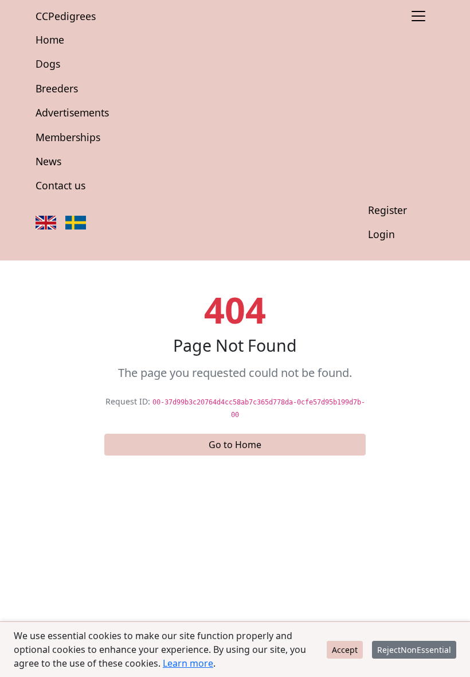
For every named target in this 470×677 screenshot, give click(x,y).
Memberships (68, 137)
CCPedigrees (66, 16)
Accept (345, 649)
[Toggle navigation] (418, 16)
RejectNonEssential (414, 649)
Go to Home (235, 444)
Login (381, 234)
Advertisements (72, 112)
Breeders (57, 88)
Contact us (60, 185)
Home (50, 39)
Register (387, 210)
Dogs (48, 64)
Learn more (188, 663)
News (48, 161)
